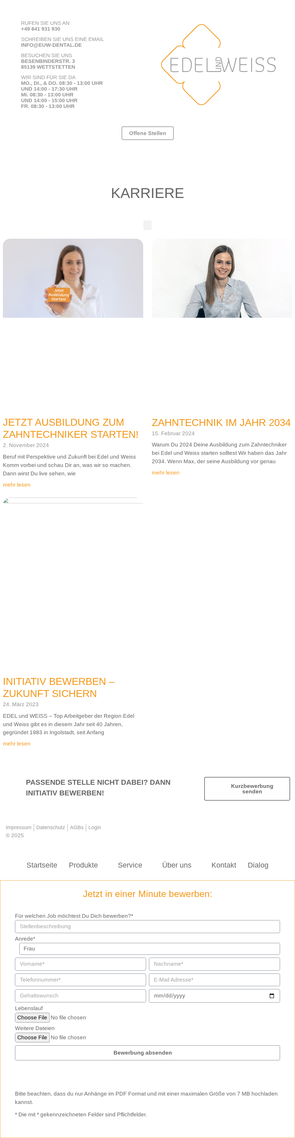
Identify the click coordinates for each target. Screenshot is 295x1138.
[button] (147, 225)
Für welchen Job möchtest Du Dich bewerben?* (74, 916)
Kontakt (223, 865)
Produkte (83, 865)
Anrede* (25, 939)
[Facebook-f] (150, 830)
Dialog (258, 865)
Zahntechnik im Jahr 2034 (221, 422)
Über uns (177, 865)
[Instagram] (168, 830)
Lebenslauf (29, 1008)
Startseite (42, 865)
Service (130, 865)
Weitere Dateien (35, 1028)
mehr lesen (17, 485)
